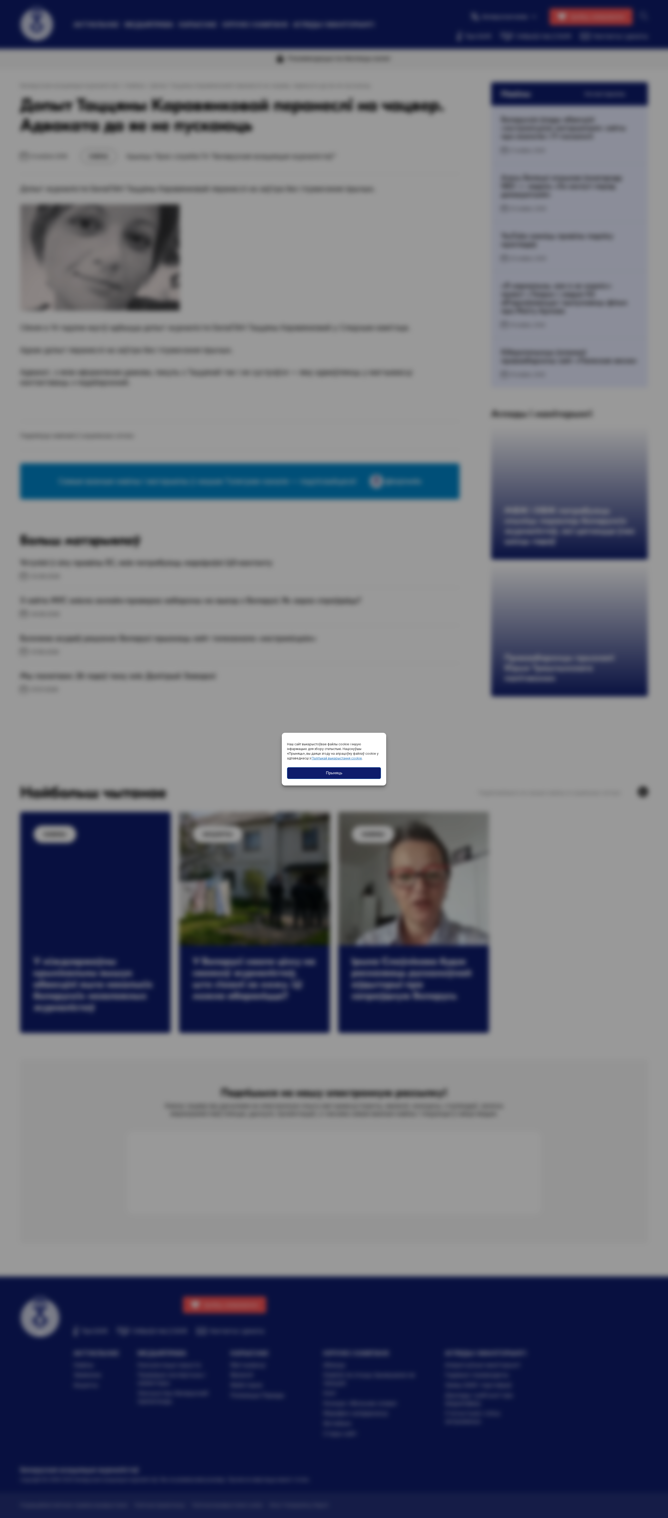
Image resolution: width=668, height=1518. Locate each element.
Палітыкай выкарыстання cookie (337, 758)
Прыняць (334, 773)
